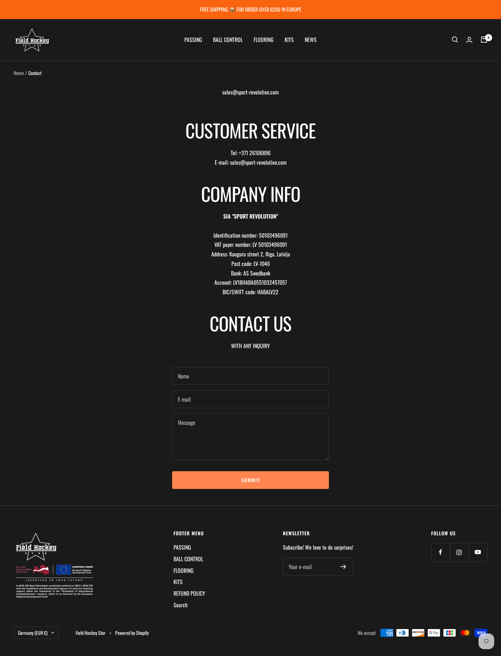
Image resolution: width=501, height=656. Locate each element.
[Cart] (484, 39)
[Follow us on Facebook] (440, 552)
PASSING (193, 39)
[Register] (343, 566)
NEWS (311, 39)
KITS (289, 39)
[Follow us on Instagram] (459, 552)
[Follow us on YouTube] (478, 552)
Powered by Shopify (132, 632)
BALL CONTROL (228, 39)
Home (19, 72)
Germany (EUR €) (33, 632)
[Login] (469, 40)
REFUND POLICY (189, 593)
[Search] (455, 39)
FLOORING (264, 39)
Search (180, 605)
